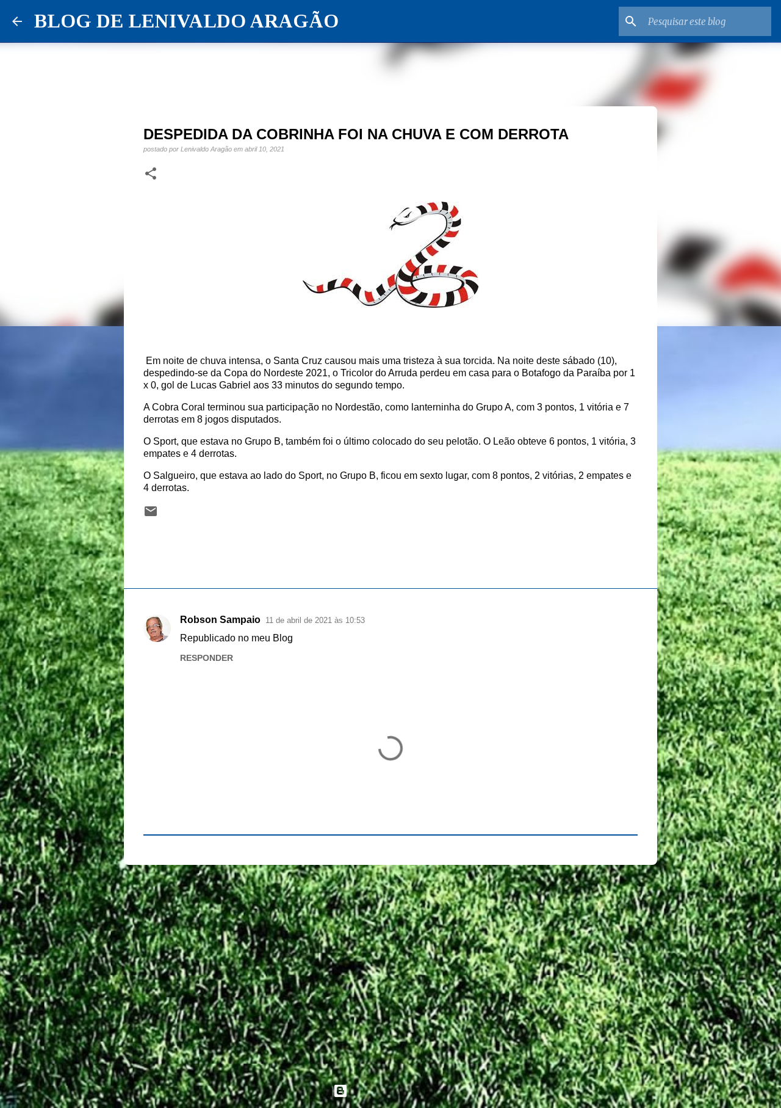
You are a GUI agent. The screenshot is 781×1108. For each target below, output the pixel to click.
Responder (206, 658)
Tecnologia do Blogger (398, 1090)
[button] (150, 174)
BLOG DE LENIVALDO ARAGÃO (186, 21)
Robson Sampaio (220, 619)
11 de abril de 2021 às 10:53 (315, 620)
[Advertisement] (390, 968)
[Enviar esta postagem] (150, 515)
